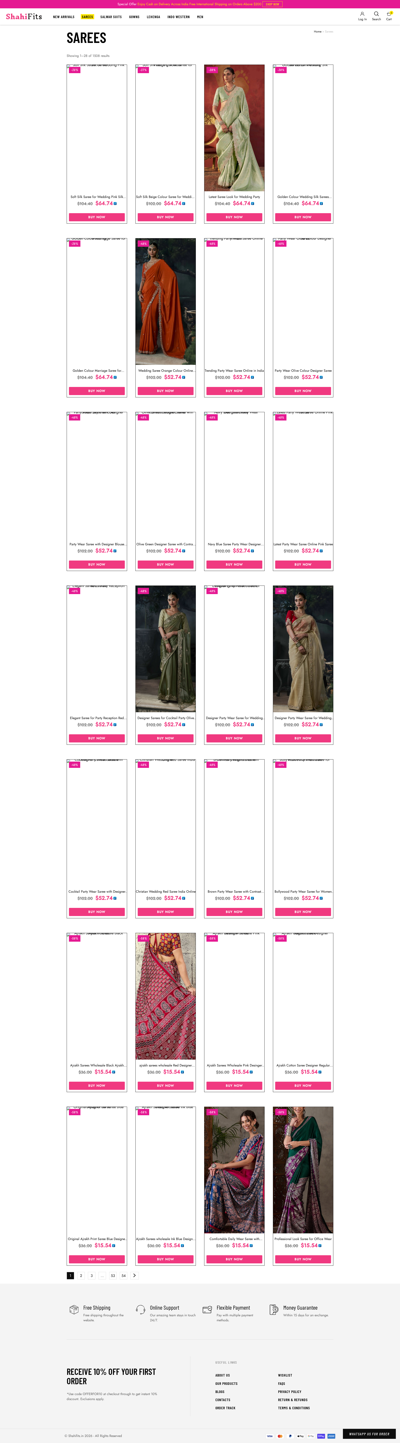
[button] (272, 4)
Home (317, 31)
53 (113, 1275)
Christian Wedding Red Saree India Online (166, 891)
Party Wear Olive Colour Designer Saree (303, 370)
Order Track (225, 1407)
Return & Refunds (293, 1399)
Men (200, 16)
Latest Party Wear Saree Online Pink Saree (303, 544)
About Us (222, 1375)
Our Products (226, 1383)
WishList (285, 1375)
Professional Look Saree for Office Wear (303, 1238)
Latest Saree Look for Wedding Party (234, 196)
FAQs (281, 1383)
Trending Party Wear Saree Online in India (234, 370)
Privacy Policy (289, 1391)
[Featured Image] (97, 128)
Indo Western (179, 16)
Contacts (222, 1399)
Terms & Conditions (294, 1407)
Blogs (220, 1391)
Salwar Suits (111, 16)
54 (123, 1275)
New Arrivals (64, 16)
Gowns (134, 16)
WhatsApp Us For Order (369, 1434)
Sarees (87, 16)
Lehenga (153, 16)
